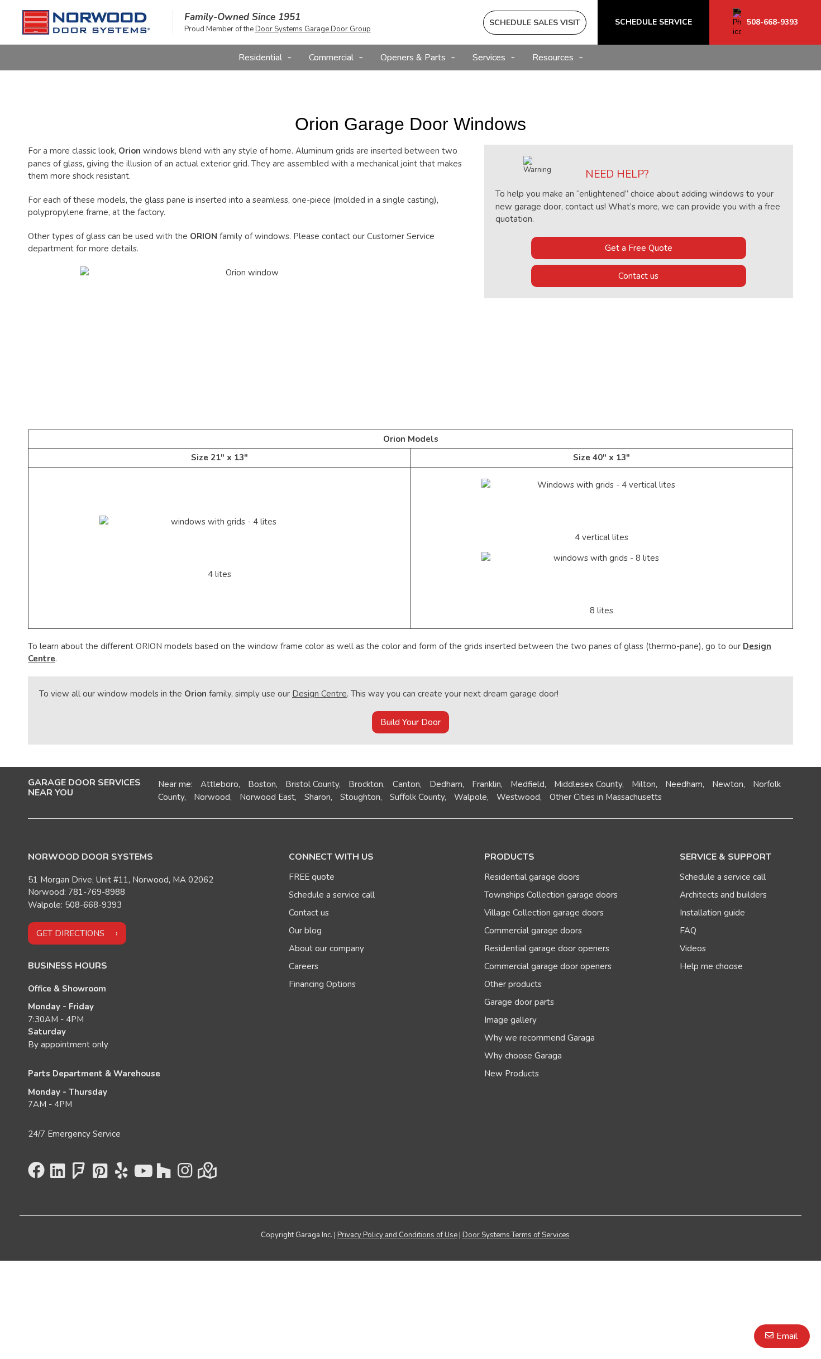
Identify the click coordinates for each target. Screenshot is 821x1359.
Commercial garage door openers (548, 966)
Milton (644, 784)
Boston (262, 784)
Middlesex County (588, 784)
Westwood (518, 797)
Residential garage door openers (546, 948)
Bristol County (312, 784)
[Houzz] (163, 1173)
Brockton (366, 784)
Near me (174, 784)
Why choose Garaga (523, 1055)
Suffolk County (417, 797)
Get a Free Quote (638, 248)
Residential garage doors (532, 877)
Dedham (445, 784)
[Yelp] (121, 1173)
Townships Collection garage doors (551, 894)
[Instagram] (184, 1173)
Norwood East (267, 797)
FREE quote (312, 877)
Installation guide (712, 912)
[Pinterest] (100, 1173)
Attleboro (219, 784)
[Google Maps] (206, 1173)
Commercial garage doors (533, 930)
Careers (303, 966)
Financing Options (322, 984)
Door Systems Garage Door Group (313, 29)
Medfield (527, 784)
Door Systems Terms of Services (516, 1235)
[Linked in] (57, 1173)
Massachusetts (633, 797)
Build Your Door (410, 722)
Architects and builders (723, 894)
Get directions (70, 933)
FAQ (688, 930)
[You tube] (142, 1173)
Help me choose (711, 966)
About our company (326, 948)
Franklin (486, 784)
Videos (693, 948)
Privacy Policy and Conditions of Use (397, 1235)
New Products (511, 1073)
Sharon (317, 797)
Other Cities (572, 797)
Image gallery (510, 1020)
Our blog (305, 930)
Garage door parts (519, 1002)
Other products (513, 984)
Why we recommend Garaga (539, 1037)
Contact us (638, 276)
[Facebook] (36, 1173)
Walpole (470, 797)
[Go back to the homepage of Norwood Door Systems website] (86, 22)
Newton (727, 784)
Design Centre (319, 693)
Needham (684, 784)
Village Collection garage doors (544, 912)
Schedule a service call (332, 894)
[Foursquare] (78, 1173)
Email (787, 1336)
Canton (406, 784)
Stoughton (360, 797)
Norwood (212, 797)
